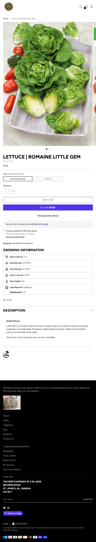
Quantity (7, 185)
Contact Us (8, 438)
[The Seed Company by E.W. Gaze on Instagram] (8, 508)
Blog (5, 429)
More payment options (48, 215)
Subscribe (88, 499)
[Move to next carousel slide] (91, 372)
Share (9, 300)
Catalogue (8, 425)
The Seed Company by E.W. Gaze (29, 528)
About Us (7, 434)
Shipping (7, 243)
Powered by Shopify (10, 530)
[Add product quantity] (13, 190)
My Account (8, 465)
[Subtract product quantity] (5, 190)
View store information (15, 237)
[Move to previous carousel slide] (85, 372)
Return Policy (9, 460)
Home (5, 18)
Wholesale (8, 451)
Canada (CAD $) (21, 524)
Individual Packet (18, 179)
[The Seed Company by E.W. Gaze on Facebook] (4, 508)
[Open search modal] (80, 6)
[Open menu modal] (91, 6)
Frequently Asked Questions (16, 446)
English (5, 524)
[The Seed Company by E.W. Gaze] (8, 6)
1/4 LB (48, 179)
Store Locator (9, 455)
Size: (13, 174)
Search (6, 415)
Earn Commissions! (12, 469)
